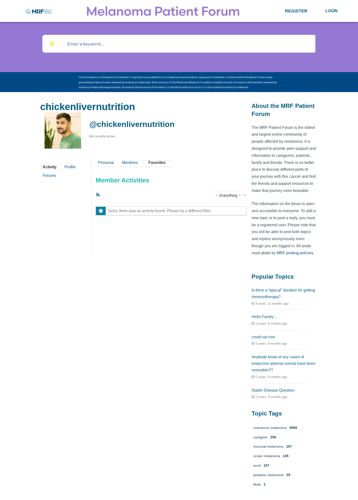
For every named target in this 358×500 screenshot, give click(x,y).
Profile (70, 167)
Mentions (130, 162)
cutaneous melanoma (275, 428)
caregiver (264, 437)
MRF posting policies (295, 253)
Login (331, 11)
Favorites (157, 162)
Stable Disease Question (273, 390)
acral (261, 465)
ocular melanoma (271, 456)
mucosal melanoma (272, 446)
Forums (49, 175)
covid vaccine (263, 337)
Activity (50, 167)
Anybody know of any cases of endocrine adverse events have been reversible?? (283, 363)
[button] (296, 11)
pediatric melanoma (271, 475)
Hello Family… (264, 317)
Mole (259, 484)
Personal (106, 162)
